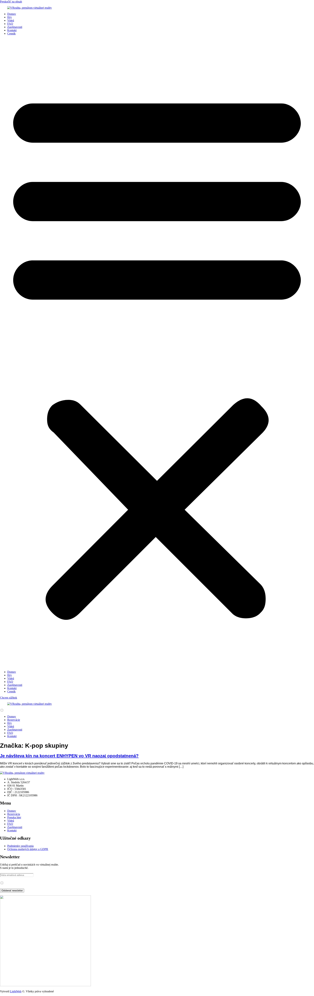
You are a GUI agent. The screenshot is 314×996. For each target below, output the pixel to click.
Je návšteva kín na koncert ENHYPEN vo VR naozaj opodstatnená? (69, 755)
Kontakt (12, 30)
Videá (10, 20)
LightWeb (15, 991)
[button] (157, 352)
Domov (11, 13)
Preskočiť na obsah (11, 1)
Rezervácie (13, 719)
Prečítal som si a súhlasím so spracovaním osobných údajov (38, 883)
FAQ (10, 23)
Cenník (11, 33)
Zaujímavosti (14, 27)
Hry (9, 17)
